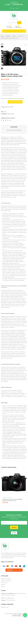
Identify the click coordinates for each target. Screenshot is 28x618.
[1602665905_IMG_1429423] (2, 59)
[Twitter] (3, 120)
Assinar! (14, 527)
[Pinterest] (5, 120)
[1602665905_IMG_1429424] (2, 55)
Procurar (19, 22)
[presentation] (23, 467)
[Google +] (8, 120)
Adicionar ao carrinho (15, 101)
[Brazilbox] (14, 15)
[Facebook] (1, 120)
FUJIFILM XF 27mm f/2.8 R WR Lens (26, 74)
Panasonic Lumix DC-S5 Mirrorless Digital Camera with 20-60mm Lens (12, 500)
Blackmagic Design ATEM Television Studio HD (24, 74)
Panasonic (9, 497)
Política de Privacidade (6, 580)
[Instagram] (15, 532)
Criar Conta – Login (14, 8)
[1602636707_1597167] (14, 56)
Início (2, 36)
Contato (3, 586)
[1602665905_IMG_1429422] (2, 64)
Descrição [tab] (14, 127)
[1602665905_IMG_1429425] (2, 51)
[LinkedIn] (10, 120)
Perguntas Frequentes (6, 578)
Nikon (14, 36)
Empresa (3, 584)
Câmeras (8, 36)
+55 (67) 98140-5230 (18, 4)
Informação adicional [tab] (14, 130)
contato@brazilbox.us (14, 3)
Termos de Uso (4, 582)
